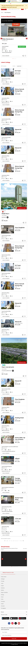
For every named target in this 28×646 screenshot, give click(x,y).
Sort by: (14, 66)
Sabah (2, 603)
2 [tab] (14, 58)
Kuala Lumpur (3, 576)
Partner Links (4, 614)
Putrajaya (3, 601)
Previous (1, 38)
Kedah (2, 585)
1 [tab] (13, 58)
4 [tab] (15, 566)
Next (26, 38)
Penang (2, 581)
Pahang (2, 594)
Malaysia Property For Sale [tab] (8, 572)
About (2, 612)
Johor (2, 583)
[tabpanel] (14, 38)
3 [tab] (15, 58)
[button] (19, 66)
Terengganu (3, 608)
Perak (2, 597)
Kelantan (3, 588)
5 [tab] (17, 566)
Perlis (2, 599)
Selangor (3, 579)
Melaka (2, 590)
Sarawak (2, 606)
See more (25, 548)
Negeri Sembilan (4, 592)
